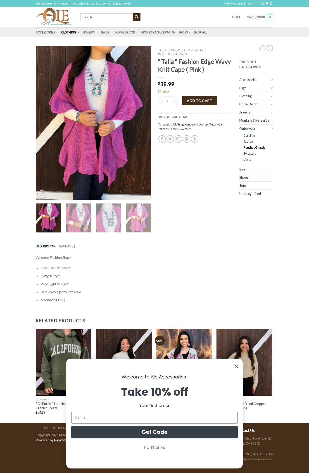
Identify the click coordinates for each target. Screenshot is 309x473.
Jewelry (89, 32)
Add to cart (199, 100)
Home (162, 50)
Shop (175, 50)
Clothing (68, 32)
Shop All (200, 32)
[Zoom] (41, 194)
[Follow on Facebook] (258, 3)
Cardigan (250, 135)
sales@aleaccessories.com (254, 459)
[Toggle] (271, 79)
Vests (247, 159)
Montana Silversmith (158, 32)
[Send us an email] (271, 3)
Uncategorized (250, 194)
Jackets (249, 141)
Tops (243, 185)
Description (45, 246)
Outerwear (193, 50)
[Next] (143, 123)
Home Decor (125, 32)
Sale (242, 169)
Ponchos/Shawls (172, 54)
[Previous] (44, 123)
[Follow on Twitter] (266, 3)
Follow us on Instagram (238, 3)
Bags (105, 32)
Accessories (45, 32)
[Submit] (136, 17)
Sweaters (185, 129)
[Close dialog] (236, 366)
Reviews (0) (67, 246)
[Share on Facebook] (162, 139)
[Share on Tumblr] (194, 139)
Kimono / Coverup (196, 124)
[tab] (45, 246)
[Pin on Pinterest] (186, 139)
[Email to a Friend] (178, 139)
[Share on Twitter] (170, 139)
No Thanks (154, 447)
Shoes (183, 32)
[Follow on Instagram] (262, 3)
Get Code (155, 432)
